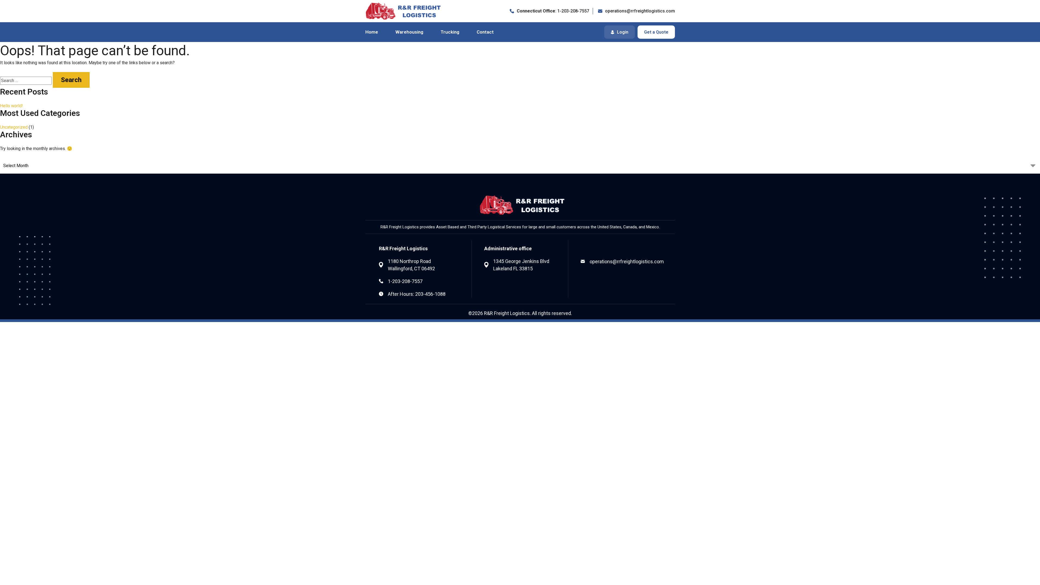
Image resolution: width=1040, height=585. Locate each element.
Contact (485, 32)
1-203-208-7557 (405, 281)
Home (371, 32)
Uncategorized (14, 127)
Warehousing (409, 32)
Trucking (450, 32)
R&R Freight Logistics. (507, 313)
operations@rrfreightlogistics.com (627, 261)
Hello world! (11, 105)
